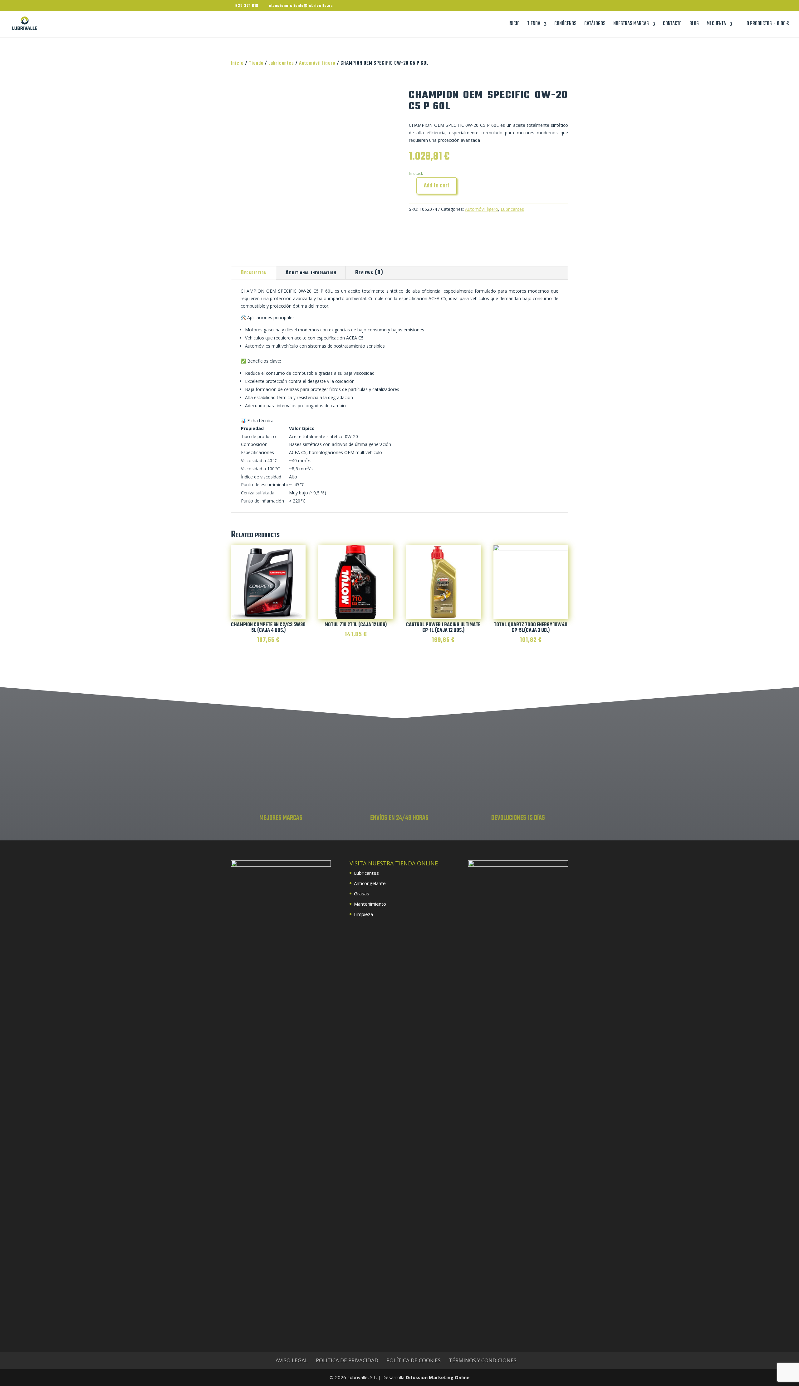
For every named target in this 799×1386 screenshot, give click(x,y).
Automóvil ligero (317, 63)
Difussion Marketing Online (437, 1377)
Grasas (361, 893)
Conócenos (565, 25)
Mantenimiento (370, 904)
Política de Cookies (413, 1360)
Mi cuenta (716, 25)
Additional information (311, 272)
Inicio (514, 25)
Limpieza (363, 914)
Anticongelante (370, 883)
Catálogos (594, 25)
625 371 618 (246, 6)
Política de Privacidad (347, 1360)
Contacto (672, 25)
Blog (694, 25)
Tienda (533, 25)
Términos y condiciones (483, 1360)
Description (254, 272)
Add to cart (436, 186)
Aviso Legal (292, 1360)
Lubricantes (281, 63)
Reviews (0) (369, 272)
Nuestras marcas (631, 25)
